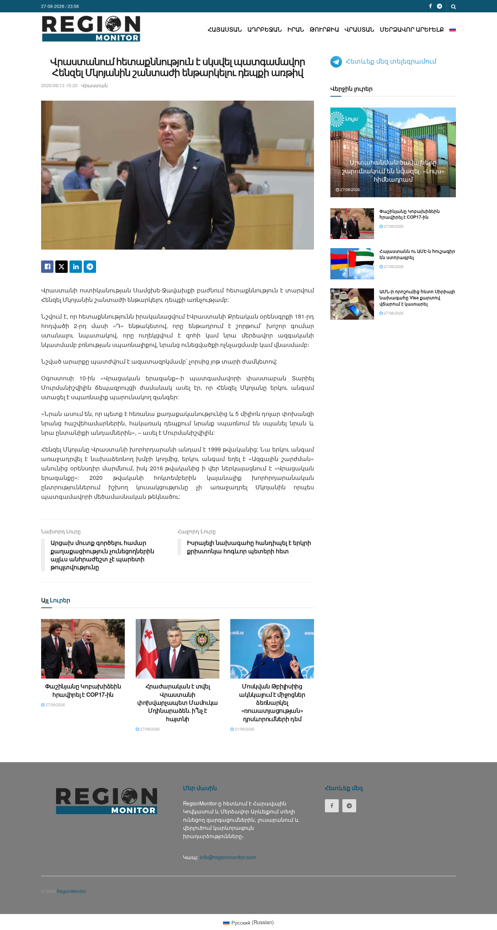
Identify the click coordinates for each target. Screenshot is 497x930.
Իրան (295, 29)
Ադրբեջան (264, 29)
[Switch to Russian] (452, 29)
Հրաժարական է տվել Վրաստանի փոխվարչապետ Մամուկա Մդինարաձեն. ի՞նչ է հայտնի (177, 702)
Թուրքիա (324, 29)
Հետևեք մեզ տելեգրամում (391, 60)
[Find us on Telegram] (439, 6)
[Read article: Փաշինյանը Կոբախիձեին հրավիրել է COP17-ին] (83, 649)
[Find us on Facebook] (430, 6)
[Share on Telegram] (90, 266)
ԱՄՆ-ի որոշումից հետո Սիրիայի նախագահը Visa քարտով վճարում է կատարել (417, 297)
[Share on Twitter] (61, 266)
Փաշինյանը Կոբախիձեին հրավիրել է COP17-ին (83, 690)
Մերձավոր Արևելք (412, 29)
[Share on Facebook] (47, 266)
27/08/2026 (54, 704)
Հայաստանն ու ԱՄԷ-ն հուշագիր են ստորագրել (417, 254)
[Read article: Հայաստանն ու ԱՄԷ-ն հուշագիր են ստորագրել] (352, 263)
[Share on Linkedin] (75, 266)
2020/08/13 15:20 (59, 85)
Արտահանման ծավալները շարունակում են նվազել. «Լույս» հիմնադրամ (393, 170)
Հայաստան (225, 29)
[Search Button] (453, 6)
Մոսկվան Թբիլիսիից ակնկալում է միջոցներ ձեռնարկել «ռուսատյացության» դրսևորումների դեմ (272, 702)
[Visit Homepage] (91, 28)
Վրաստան (359, 29)
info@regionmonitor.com (228, 857)
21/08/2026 (244, 729)
